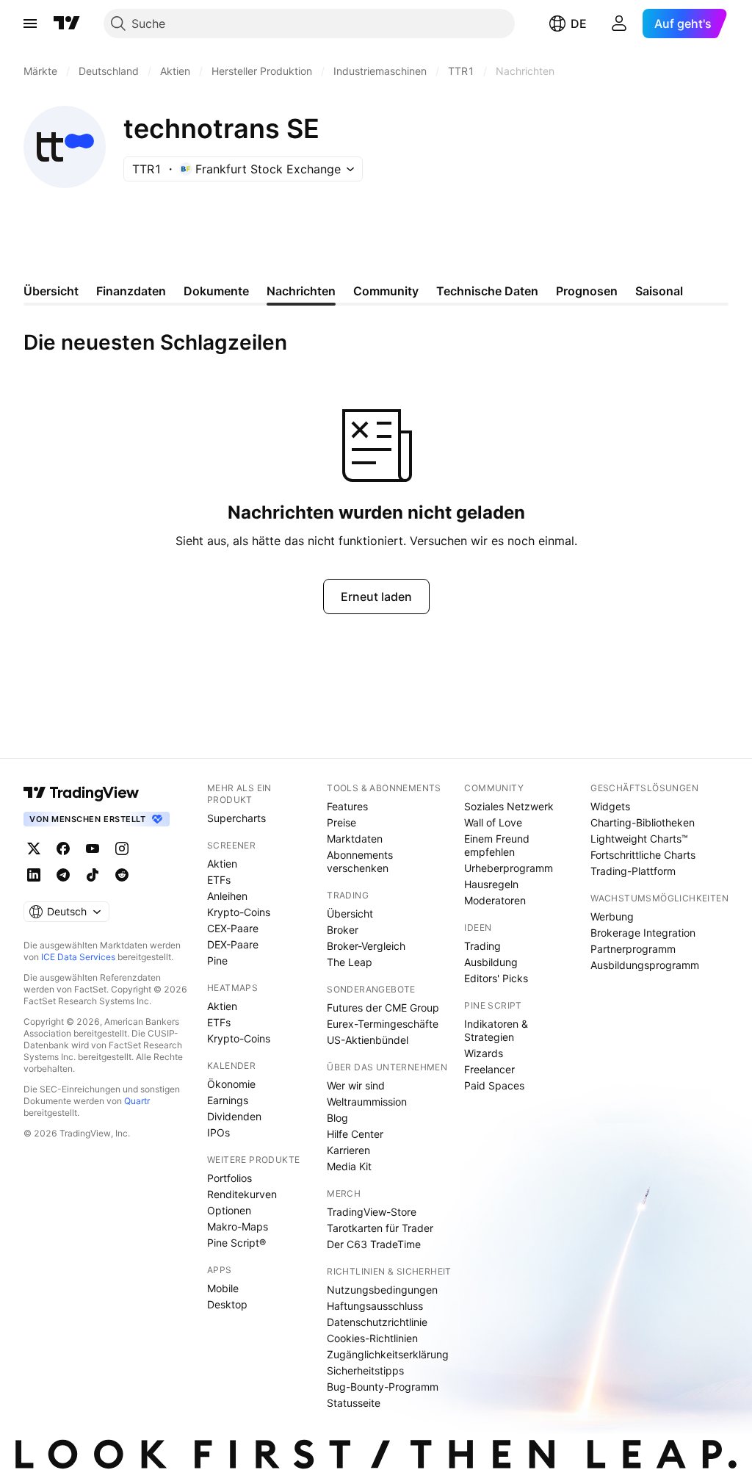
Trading (482, 946)
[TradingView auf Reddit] (122, 875)
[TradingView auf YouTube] (92, 848)
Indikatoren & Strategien (496, 1030)
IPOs (218, 1132)
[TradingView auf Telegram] (63, 875)
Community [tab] (386, 291)
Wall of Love (493, 822)
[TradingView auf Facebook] (63, 848)
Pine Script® (236, 1242)
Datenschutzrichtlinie (377, 1322)
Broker (342, 929)
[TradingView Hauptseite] (67, 23)
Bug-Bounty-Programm (382, 1386)
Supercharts (236, 818)
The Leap (349, 962)
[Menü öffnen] (30, 23)
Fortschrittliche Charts (642, 854)
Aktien (222, 863)
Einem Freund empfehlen (496, 845)
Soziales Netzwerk (509, 806)
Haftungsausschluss (375, 1306)
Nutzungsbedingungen (382, 1289)
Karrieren (348, 1150)
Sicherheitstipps (365, 1370)
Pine (217, 960)
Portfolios (229, 1178)
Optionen (229, 1210)
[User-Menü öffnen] (619, 23)
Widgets (610, 806)
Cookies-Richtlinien (372, 1338)
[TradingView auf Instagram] (122, 848)
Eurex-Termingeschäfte (382, 1023)
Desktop (227, 1304)
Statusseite (353, 1403)
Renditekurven (242, 1194)
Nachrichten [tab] (301, 291)
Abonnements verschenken (360, 861)
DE (579, 23)
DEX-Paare (232, 944)
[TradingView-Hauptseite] (82, 792)
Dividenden (234, 1116)
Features (347, 806)
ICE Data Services (78, 956)
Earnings (227, 1100)
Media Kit (349, 1166)
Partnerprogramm (633, 949)
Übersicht (350, 913)
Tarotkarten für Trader (380, 1228)
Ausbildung (491, 962)
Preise (341, 822)
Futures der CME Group (383, 1007)
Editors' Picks (496, 978)
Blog (337, 1117)
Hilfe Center (355, 1134)
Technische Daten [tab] (487, 291)
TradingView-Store (371, 1212)
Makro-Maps (237, 1226)
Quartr (137, 1100)
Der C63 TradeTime (374, 1244)
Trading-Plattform (633, 871)
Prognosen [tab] (587, 291)
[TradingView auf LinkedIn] (34, 875)
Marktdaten (355, 838)
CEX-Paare (232, 928)
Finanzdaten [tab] (131, 291)
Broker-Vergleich (366, 946)
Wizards (483, 1053)
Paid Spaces (494, 1085)
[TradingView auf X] (34, 848)
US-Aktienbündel (367, 1040)
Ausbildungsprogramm (644, 965)
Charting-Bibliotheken (642, 822)
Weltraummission (367, 1101)
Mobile (223, 1288)
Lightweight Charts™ (639, 838)
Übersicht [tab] (51, 291)
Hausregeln (491, 884)
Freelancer (489, 1069)
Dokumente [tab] (216, 291)
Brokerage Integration (642, 932)
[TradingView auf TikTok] (92, 875)
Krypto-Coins (238, 912)
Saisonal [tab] (659, 291)
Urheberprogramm (508, 868)
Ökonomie (231, 1084)
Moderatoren (495, 900)
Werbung (612, 916)
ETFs (219, 879)
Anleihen (227, 896)
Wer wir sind (356, 1085)
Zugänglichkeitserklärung (388, 1354)
